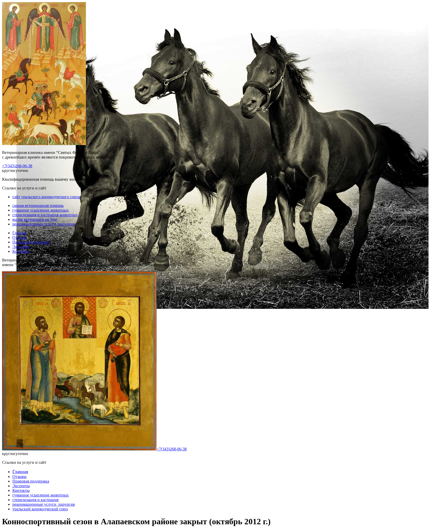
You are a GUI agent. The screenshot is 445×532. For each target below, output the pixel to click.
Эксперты (21, 247)
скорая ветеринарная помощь (38, 205)
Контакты (21, 251)
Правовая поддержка (30, 242)
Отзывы (19, 237)
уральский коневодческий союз (40, 509)
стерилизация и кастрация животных (45, 215)
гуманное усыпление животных (40, 210)
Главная (19, 233)
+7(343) (17, 166)
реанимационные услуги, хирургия (43, 224)
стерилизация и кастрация (35, 500)
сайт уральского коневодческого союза (46, 197)
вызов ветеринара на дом (34, 219)
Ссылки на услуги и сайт (24, 462)
